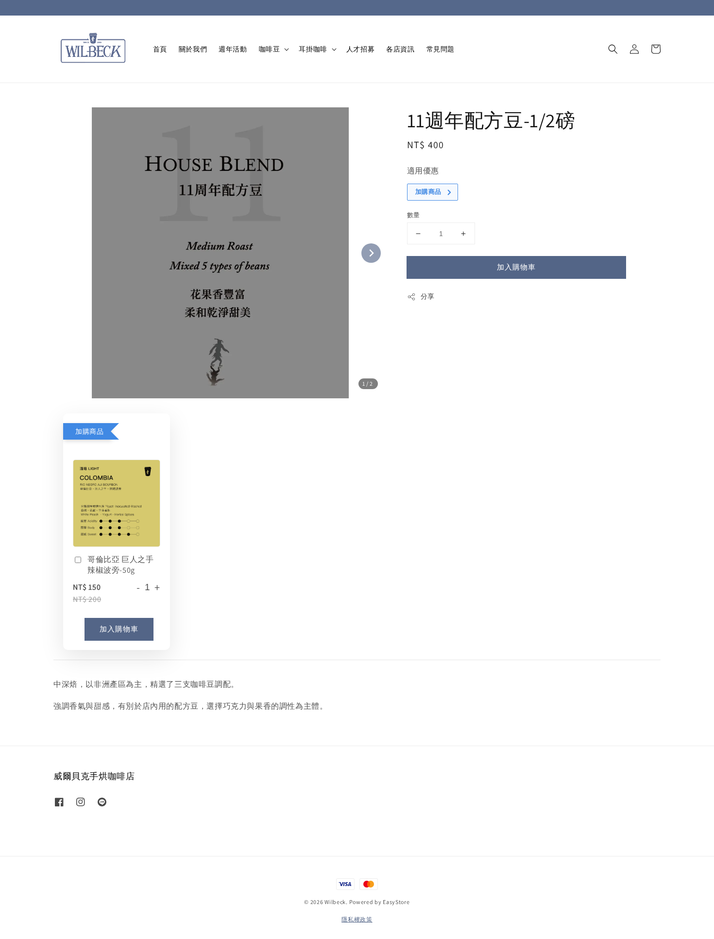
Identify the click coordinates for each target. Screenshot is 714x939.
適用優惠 (423, 171)
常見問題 (440, 49)
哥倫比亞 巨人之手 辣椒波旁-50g (120, 564)
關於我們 (193, 49)
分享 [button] (428, 296)
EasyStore (396, 901)
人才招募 (360, 49)
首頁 (160, 49)
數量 (413, 215)
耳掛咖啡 (313, 49)
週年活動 (233, 49)
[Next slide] (371, 253)
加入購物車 (516, 267)
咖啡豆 (269, 49)
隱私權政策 (357, 919)
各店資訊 (400, 49)
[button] (613, 49)
